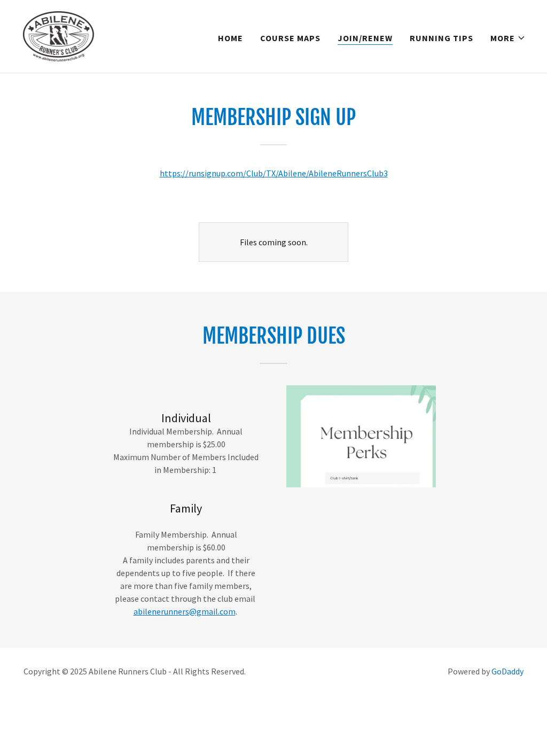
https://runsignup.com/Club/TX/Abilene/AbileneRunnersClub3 (274, 173)
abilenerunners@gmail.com (185, 611)
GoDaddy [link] (507, 671)
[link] (58, 35)
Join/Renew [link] (365, 38)
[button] (508, 38)
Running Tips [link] (441, 38)
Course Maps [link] (290, 38)
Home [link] (230, 38)
